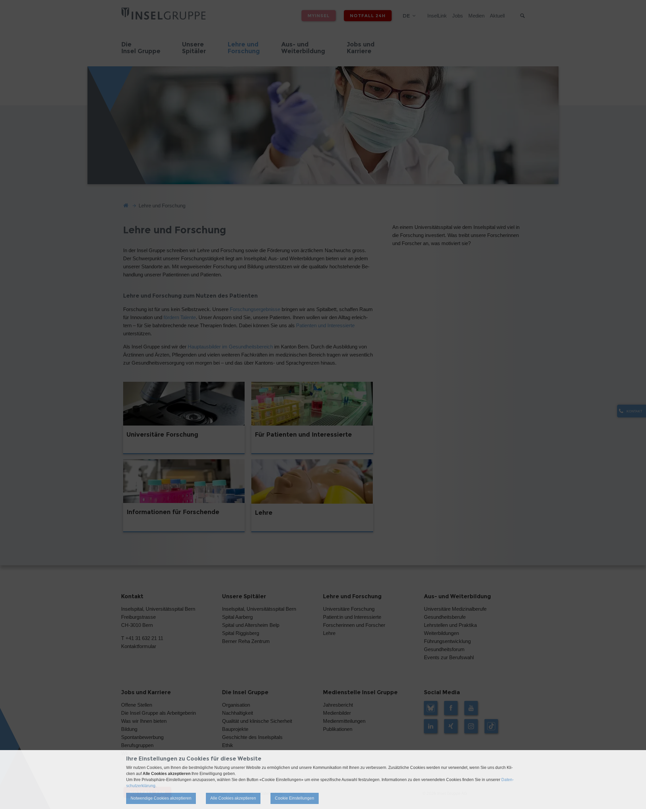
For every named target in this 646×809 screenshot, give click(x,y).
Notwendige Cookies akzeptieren (161, 798)
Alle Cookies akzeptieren (233, 798)
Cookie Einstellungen (294, 798)
